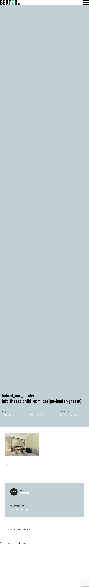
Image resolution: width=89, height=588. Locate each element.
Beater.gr (6, 415)
